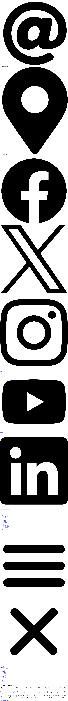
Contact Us (4, 529)
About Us (3, 515)
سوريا (7, 700)
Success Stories (6, 526)
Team (5, 518)
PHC (5, 700)
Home (3, 514)
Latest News (6, 525)
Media (3, 524)
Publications (6, 527)
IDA (3, 700)
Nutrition (5, 521)
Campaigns (5, 670)
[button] (34, 598)
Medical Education (7, 675)
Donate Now (4, 680)
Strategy (5, 517)
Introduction (6, 516)
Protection (5, 522)
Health (5, 520)
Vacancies (3, 679)
